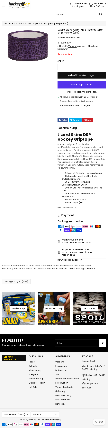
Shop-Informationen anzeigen (75, 105)
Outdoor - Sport (37, 382)
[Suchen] (101, 14)
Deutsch (37, 414)
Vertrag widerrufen (10, 358)
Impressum (61, 366)
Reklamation (61, 382)
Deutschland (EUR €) (14, 414)
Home (32, 361)
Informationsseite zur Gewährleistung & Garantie (70, 268)
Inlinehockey (35, 370)
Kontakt (87, 356)
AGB (57, 374)
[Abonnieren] (102, 343)
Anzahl (61, 60)
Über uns (59, 361)
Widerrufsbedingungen (67, 378)
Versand (72, 46)
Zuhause (8, 23)
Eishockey (34, 366)
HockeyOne (34, 419)
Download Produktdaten (70, 259)
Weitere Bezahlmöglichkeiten (82, 91)
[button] (5, 5)
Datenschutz (61, 370)
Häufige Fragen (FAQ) (16, 281)
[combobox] (80, 14)
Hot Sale (33, 387)
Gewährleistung (63, 395)
